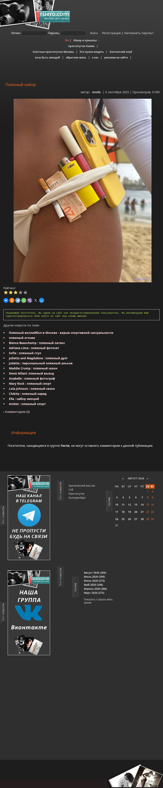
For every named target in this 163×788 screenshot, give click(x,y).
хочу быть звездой (47, 57)
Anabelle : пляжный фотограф (32, 378)
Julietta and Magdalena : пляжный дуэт (38, 358)
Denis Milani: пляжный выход (31, 373)
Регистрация (111, 33)
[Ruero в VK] (29, 613)
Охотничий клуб (121, 52)
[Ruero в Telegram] (29, 518)
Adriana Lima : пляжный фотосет (34, 348)
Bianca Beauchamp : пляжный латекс (37, 343)
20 (135, 512)
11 (123, 504)
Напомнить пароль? (138, 33)
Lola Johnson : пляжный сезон (32, 389)
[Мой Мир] (41, 300)
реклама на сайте (116, 57)
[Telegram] (17, 300)
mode (96, 92)
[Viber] (29, 300)
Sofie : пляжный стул (25, 353)
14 (142, 504)
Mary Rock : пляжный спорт (30, 384)
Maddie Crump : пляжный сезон (33, 368)
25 (123, 519)
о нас (95, 57)
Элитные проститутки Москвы (53, 52)
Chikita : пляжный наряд (27, 394)
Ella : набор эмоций (24, 399)
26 (129, 519)
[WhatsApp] (23, 300)
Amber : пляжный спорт (27, 404)
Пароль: (54, 33)
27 (135, 519)
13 (135, 504)
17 (116, 512)
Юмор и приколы (85, 40)
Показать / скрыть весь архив (98, 601)
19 (129, 512)
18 (123, 512)
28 (142, 519)
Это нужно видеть (92, 52)
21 (142, 512)
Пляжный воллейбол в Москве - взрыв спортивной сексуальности (61, 333)
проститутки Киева (81, 46)
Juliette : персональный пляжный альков (41, 363)
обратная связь (76, 57)
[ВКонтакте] (5, 300)
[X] (35, 300)
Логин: (16, 33)
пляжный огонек (22, 338)
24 (116, 519)
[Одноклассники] (11, 300)
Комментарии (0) (17, 412)
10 (116, 504)
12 (129, 504)
